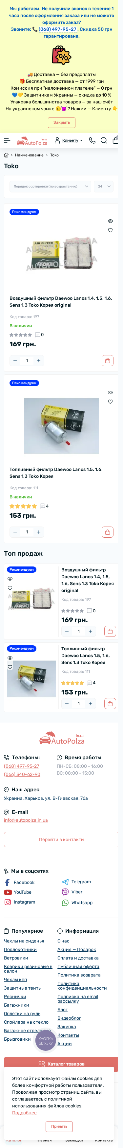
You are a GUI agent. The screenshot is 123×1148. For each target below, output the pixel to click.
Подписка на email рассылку (77, 999)
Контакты (68, 1035)
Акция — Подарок (76, 949)
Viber (77, 892)
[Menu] (7, 140)
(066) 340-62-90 (22, 774)
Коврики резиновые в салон (28, 969)
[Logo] (32, 140)
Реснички (15, 996)
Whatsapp (82, 903)
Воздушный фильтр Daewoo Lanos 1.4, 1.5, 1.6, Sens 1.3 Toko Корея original (61, 302)
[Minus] (15, 360)
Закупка (66, 1027)
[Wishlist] (110, 230)
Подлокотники (20, 949)
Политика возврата (79, 975)
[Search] (104, 140)
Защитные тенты (23, 988)
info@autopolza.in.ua (26, 820)
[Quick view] (110, 221)
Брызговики (17, 1039)
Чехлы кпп (15, 979)
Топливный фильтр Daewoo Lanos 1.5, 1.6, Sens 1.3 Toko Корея (56, 473)
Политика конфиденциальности (82, 986)
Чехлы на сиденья (24, 941)
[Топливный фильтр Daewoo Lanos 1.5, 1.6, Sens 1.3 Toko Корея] (61, 426)
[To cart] (107, 360)
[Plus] (38, 360)
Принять (59, 1126)
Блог (62, 1010)
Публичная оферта (78, 966)
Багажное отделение (27, 1030)
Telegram (81, 882)
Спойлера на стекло (26, 1022)
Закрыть (61, 122)
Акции (64, 1044)
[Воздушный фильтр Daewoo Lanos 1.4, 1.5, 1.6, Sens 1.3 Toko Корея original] (61, 255)
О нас (63, 941)
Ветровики (16, 958)
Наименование (29, 155)
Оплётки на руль (22, 1013)
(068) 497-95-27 (21, 766)
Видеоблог (69, 1018)
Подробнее (24, 1113)
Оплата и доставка (78, 958)
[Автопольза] (61, 737)
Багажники (16, 1005)
